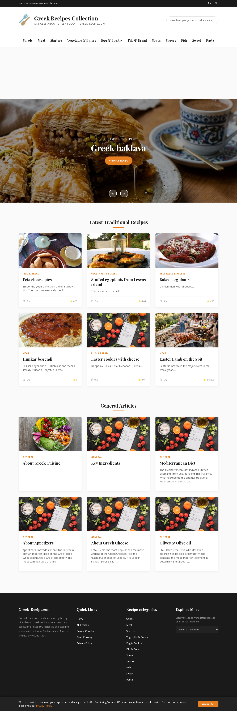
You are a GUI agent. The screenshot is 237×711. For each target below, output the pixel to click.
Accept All (208, 704)
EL (216, 3)
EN (209, 3)
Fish (184, 40)
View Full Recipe (118, 160)
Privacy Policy (84, 643)
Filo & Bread (137, 40)
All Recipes (83, 625)
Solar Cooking (84, 637)
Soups (156, 40)
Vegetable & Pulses (81, 40)
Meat (41, 40)
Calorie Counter (85, 631)
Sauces (171, 40)
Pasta (210, 40)
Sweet (196, 40)
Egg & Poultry (112, 40)
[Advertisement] (118, 72)
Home (80, 619)
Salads (27, 40)
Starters (56, 40)
